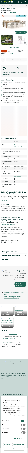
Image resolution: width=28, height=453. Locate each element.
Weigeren (7, 444)
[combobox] (12, 5)
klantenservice (13, 334)
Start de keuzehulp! (19, 284)
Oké (14, 449)
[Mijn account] (21, 2)
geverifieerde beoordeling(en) (8, 224)
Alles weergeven (14, 47)
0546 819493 (7, 342)
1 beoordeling (12, 12)
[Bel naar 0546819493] (18, 2)
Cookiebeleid (16, 396)
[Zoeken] (26, 5)
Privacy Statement (7, 396)
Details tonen (18, 438)
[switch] (23, 425)
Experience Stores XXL (9, 338)
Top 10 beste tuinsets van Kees (12, 296)
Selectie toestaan (18, 444)
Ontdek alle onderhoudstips (11, 298)
